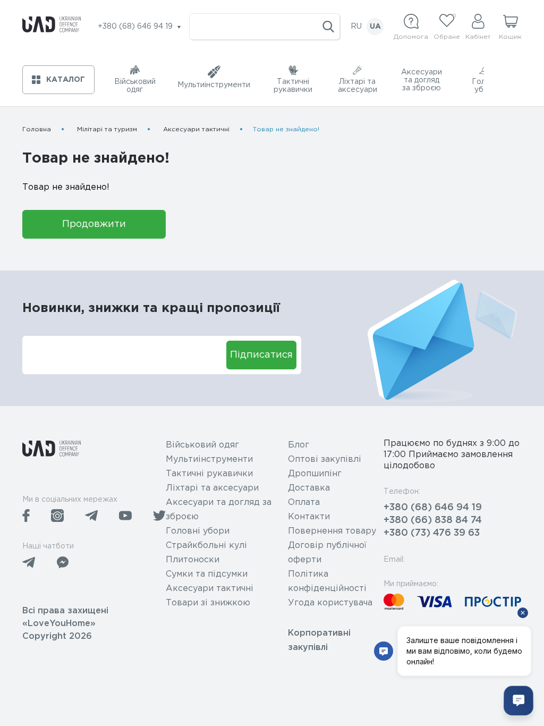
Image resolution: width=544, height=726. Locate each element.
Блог (298, 445)
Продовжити (94, 224)
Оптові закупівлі (324, 459)
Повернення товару (332, 531)
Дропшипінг (315, 474)
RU (356, 26)
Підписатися (261, 355)
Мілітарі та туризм (107, 129)
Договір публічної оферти (327, 553)
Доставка (309, 488)
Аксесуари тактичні (196, 129)
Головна (36, 129)
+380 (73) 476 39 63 (432, 533)
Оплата (304, 502)
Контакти (309, 517)
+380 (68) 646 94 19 (433, 507)
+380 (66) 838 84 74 (433, 520)
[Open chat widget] (518, 700)
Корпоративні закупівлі (319, 640)
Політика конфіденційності (327, 581)
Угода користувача (330, 603)
